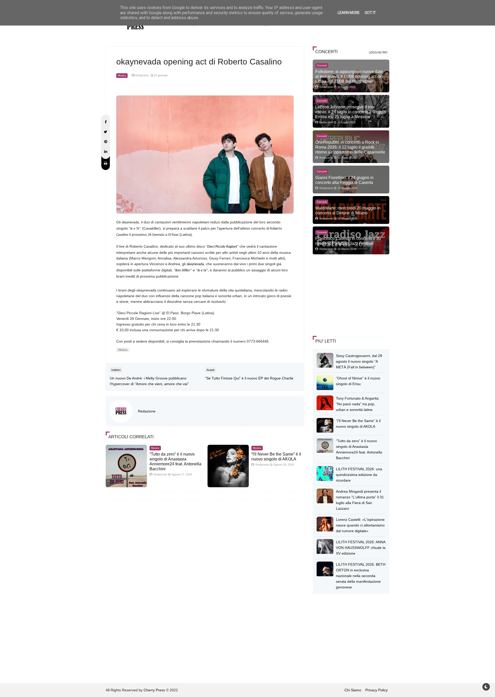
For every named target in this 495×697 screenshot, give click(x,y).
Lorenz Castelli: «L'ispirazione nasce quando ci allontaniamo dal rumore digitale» (360, 525)
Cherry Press (154, 690)
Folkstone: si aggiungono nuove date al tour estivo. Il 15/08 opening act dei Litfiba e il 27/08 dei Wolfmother (349, 76)
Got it (370, 13)
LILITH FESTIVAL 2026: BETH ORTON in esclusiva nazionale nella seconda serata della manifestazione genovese (360, 575)
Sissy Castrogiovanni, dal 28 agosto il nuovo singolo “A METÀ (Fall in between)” (359, 361)
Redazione (146, 411)
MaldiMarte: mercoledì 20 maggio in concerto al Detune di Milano (348, 210)
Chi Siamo (352, 690)
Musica (122, 75)
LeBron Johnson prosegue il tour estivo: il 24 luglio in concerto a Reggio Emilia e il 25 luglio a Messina (350, 111)
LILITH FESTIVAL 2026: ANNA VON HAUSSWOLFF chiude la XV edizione (360, 547)
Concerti (322, 65)
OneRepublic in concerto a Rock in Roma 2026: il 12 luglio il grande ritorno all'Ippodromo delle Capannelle (350, 147)
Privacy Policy (376, 690)
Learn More (349, 13)
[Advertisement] (351, 294)
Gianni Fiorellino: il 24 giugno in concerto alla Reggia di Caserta (344, 180)
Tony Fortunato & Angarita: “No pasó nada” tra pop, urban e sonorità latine (358, 404)
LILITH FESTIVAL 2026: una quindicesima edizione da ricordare (359, 474)
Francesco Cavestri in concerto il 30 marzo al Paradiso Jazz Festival (348, 241)
